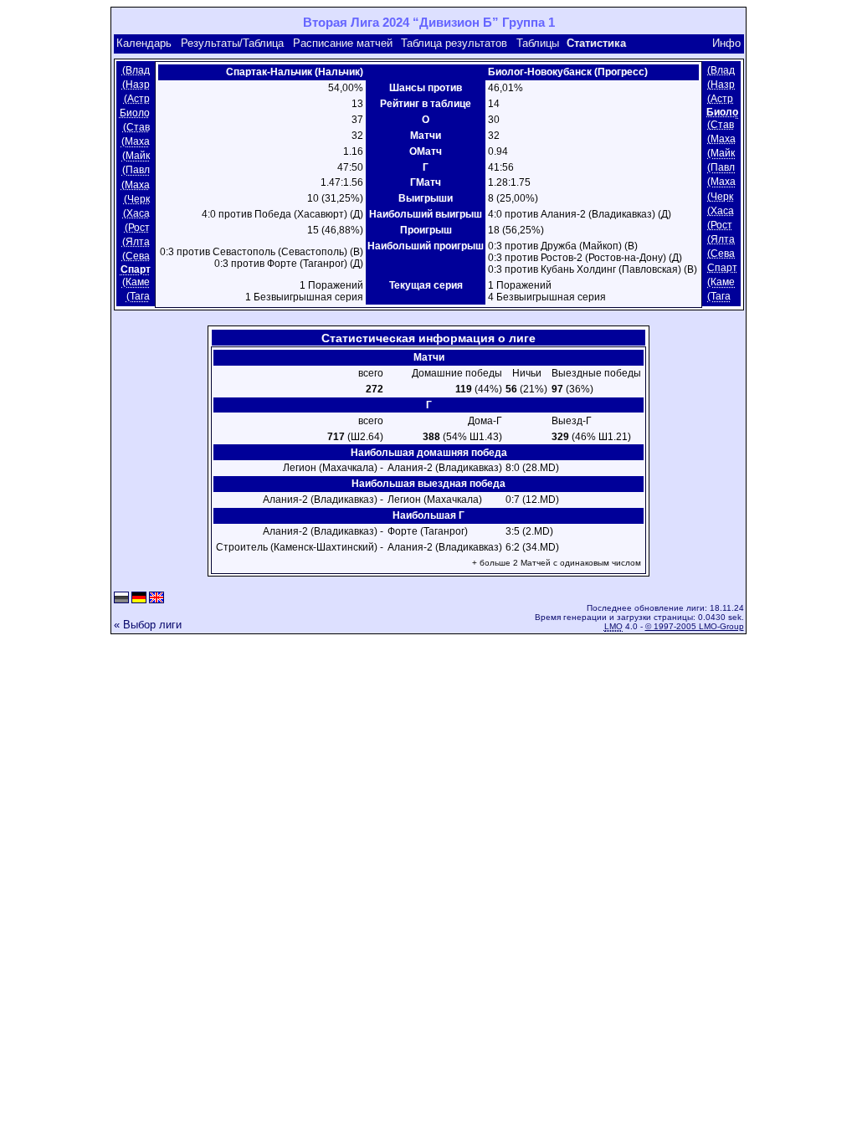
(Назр (136, 84)
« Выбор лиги (148, 624)
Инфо (726, 43)
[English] (156, 598)
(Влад (136, 70)
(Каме (136, 282)
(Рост (137, 227)
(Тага (138, 297)
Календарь (144, 43)
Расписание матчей (343, 43)
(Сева (136, 256)
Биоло (135, 113)
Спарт (722, 268)
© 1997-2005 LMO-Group (694, 626)
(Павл (136, 171)
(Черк (137, 199)
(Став (136, 127)
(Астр (137, 99)
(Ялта (136, 242)
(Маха (135, 141)
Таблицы (537, 43)
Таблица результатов (454, 43)
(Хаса (136, 213)
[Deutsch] (138, 598)
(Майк (136, 156)
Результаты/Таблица (232, 43)
